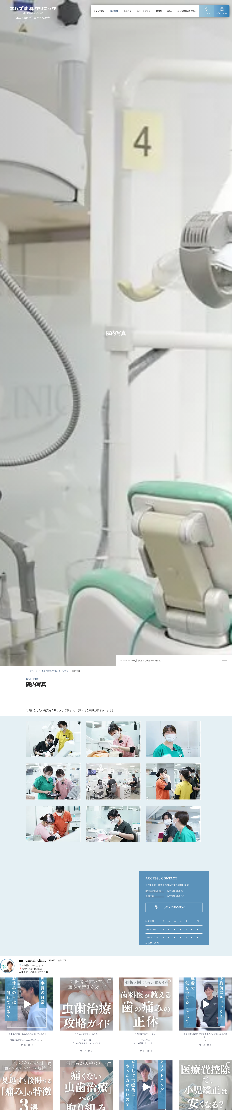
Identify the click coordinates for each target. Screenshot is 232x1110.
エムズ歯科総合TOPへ (186, 11)
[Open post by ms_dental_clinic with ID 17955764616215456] (26, 1004)
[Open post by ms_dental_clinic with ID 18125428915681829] (146, 1004)
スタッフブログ (143, 11)
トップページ (31, 671)
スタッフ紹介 (99, 11)
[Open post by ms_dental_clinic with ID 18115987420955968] (86, 1004)
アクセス (207, 13)
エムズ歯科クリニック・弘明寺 (55, 671)
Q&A (169, 11)
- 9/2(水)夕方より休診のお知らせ (140, 660)
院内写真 (114, 11)
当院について (222, 13)
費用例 (159, 11)
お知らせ (127, 11)
